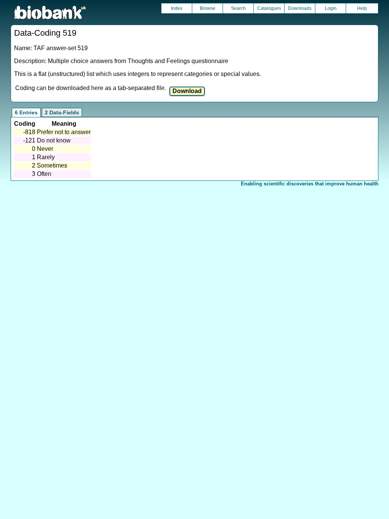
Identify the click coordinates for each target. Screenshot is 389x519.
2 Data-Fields (62, 112)
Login (331, 8)
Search (238, 8)
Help (362, 8)
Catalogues (269, 8)
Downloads (300, 8)
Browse (207, 8)
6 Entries (26, 112)
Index (176, 8)
